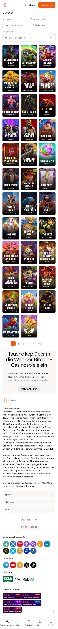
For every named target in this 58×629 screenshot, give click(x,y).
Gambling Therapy (24, 486)
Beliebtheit (39, 25)
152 (39, 343)
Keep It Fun (8, 486)
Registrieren (47, 5)
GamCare (47, 482)
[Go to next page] (44, 343)
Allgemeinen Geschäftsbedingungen (36, 458)
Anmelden (29, 5)
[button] (43, 25)
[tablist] (29, 623)
